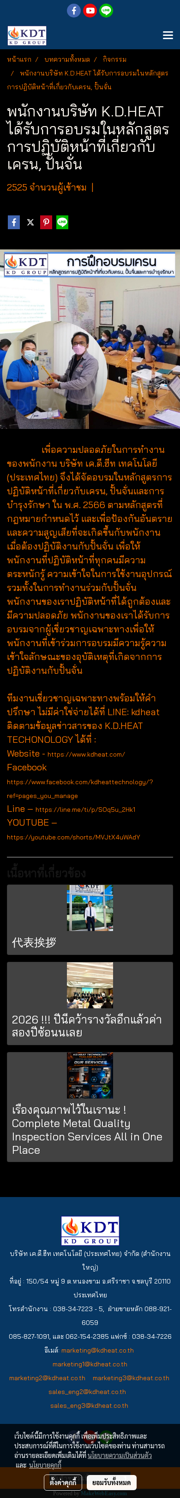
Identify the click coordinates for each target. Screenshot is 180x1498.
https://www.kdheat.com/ (86, 754)
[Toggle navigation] (168, 36)
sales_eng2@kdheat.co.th (87, 1392)
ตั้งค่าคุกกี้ (63, 1482)
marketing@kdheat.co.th (97, 1350)
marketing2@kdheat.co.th (47, 1378)
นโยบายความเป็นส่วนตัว (120, 1455)
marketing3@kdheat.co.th (131, 1378)
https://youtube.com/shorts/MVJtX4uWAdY (73, 837)
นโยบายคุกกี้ (45, 1465)
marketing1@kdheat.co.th (91, 1364)
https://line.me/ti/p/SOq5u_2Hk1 (85, 809)
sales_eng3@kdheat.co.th (90, 1405)
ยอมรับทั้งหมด (111, 1482)
